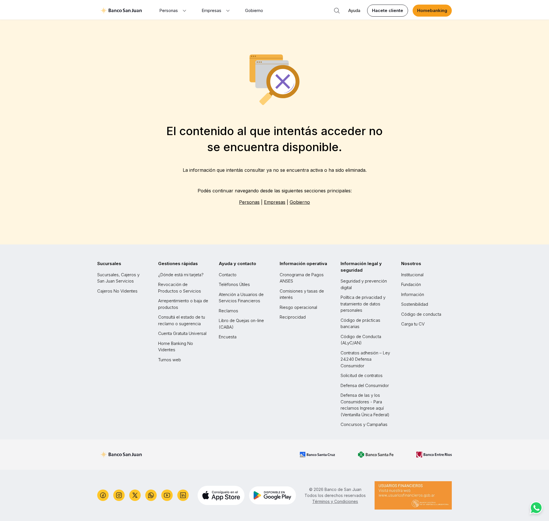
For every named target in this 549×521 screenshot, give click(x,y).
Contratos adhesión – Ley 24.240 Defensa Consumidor (365, 359)
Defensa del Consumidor (365, 385)
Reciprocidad (293, 317)
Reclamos (228, 310)
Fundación (411, 284)
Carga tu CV (413, 324)
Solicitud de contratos (362, 375)
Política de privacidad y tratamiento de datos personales (363, 304)
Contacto (227, 274)
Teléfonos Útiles (234, 284)
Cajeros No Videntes (117, 291)
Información (412, 294)
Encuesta (227, 337)
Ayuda (354, 10)
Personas (249, 202)
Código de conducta (421, 314)
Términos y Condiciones (335, 501)
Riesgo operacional (298, 307)
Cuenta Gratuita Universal (182, 333)
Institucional (412, 274)
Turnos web (169, 359)
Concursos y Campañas (364, 424)
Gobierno (254, 10)
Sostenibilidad (414, 304)
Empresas (274, 202)
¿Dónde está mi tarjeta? (181, 274)
